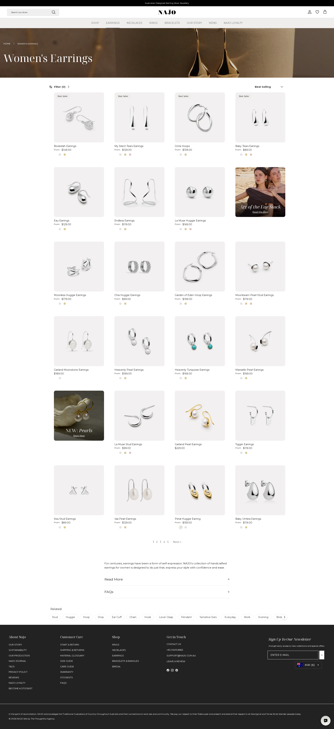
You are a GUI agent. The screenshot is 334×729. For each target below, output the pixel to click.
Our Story (194, 22)
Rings (153, 22)
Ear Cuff (117, 617)
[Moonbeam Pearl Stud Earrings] (260, 267)
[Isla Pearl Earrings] (139, 490)
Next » (177, 541)
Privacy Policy (18, 672)
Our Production (19, 655)
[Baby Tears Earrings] (260, 117)
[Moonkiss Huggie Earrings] (79, 267)
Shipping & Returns (72, 650)
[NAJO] (167, 12)
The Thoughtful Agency (43, 718)
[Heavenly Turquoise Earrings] (200, 341)
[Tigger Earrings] (260, 416)
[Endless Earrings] (139, 192)
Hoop (86, 617)
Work (247, 617)
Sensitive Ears (208, 617)
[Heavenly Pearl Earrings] (139, 341)
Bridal (279, 617)
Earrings (113, 22)
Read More (113, 579)
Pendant (186, 617)
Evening (263, 617)
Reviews (14, 677)
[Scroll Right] (284, 617)
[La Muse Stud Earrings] (139, 416)
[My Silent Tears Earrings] (139, 117)
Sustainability (18, 650)
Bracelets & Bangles (125, 661)
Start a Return (69, 644)
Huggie (70, 617)
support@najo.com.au (181, 655)
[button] (267, 87)
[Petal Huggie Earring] (200, 490)
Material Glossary (72, 655)
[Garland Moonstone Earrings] (79, 341)
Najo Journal (17, 661)
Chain (133, 617)
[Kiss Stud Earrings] (79, 490)
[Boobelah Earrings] (79, 117)
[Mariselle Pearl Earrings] (260, 341)
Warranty (66, 672)
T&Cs (12, 666)
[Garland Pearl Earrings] (200, 416)
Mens (213, 22)
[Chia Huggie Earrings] (139, 267)
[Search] (53, 12)
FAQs (108, 592)
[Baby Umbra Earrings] (260, 490)
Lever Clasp (166, 617)
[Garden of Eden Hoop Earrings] (200, 267)
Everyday (230, 617)
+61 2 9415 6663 (175, 650)
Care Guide (67, 666)
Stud (55, 617)
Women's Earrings (27, 44)
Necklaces (134, 22)
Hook (147, 617)
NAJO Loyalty (233, 22)
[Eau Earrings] (79, 192)
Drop (101, 617)
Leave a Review (176, 661)
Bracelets (172, 22)
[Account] (309, 12)
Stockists (66, 677)
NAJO (20, 718)
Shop (95, 22)
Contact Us (174, 644)
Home (6, 43)
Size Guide (66, 661)
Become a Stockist (20, 688)
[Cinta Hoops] (200, 117)
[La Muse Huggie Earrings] (200, 192)
